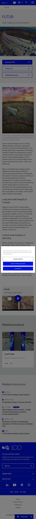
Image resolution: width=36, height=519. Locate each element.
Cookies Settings (18, 258)
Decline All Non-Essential (18, 263)
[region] (18, 259)
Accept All (18, 268)
